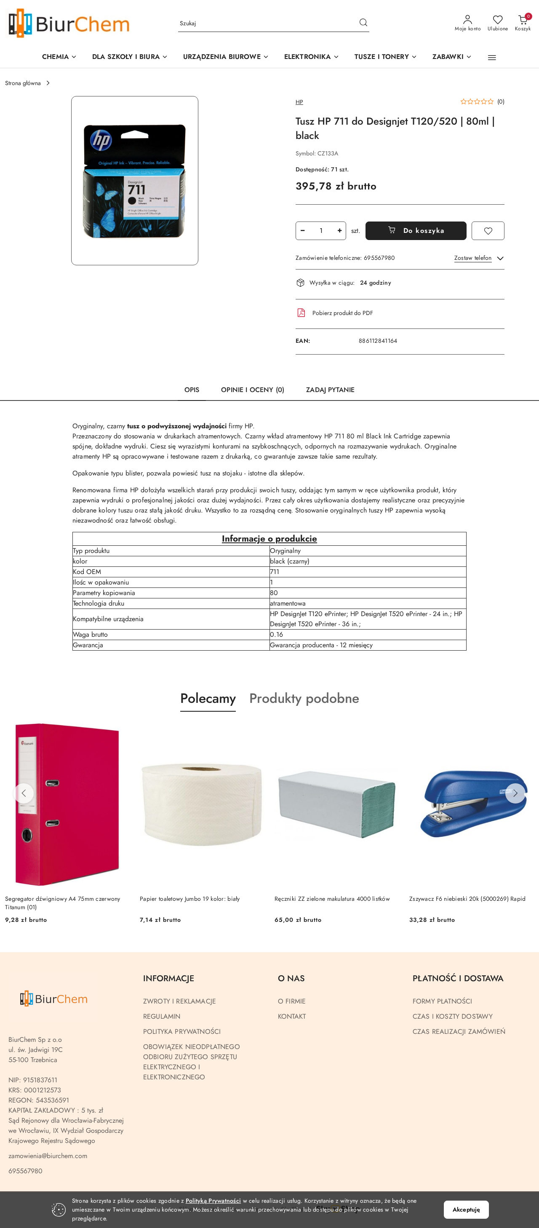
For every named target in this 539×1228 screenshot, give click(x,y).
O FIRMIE (292, 1001)
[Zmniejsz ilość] (302, 231)
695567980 (25, 1171)
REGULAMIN (161, 1016)
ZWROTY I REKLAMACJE (179, 1001)
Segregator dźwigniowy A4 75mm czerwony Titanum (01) (62, 902)
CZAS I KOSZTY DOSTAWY (453, 1016)
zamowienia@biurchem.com (47, 1156)
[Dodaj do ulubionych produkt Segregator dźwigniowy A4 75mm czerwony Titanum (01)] (120, 731)
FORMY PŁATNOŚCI (442, 1001)
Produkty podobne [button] (304, 698)
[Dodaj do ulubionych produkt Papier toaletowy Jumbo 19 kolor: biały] (254, 731)
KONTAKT (292, 1016)
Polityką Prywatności (213, 1200)
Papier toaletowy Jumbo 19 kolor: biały (190, 898)
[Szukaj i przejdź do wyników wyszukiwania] (363, 23)
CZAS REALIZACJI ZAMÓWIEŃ (459, 1031)
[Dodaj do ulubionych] (488, 231)
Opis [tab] (192, 390)
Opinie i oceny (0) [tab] (252, 390)
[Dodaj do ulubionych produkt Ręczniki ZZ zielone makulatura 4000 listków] (389, 731)
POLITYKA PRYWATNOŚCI (182, 1031)
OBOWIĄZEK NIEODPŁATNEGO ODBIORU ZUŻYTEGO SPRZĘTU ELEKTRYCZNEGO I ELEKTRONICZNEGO (191, 1062)
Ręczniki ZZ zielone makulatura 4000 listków (332, 898)
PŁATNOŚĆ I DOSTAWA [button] (458, 978)
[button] (226, 57)
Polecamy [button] (208, 698)
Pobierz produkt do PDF (342, 313)
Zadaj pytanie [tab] (330, 390)
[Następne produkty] (515, 793)
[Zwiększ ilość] (339, 231)
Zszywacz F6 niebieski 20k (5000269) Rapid (467, 898)
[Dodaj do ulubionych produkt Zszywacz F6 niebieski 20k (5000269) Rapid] (524, 731)
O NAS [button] (291, 978)
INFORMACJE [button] (168, 978)
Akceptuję (466, 1209)
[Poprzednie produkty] (23, 793)
